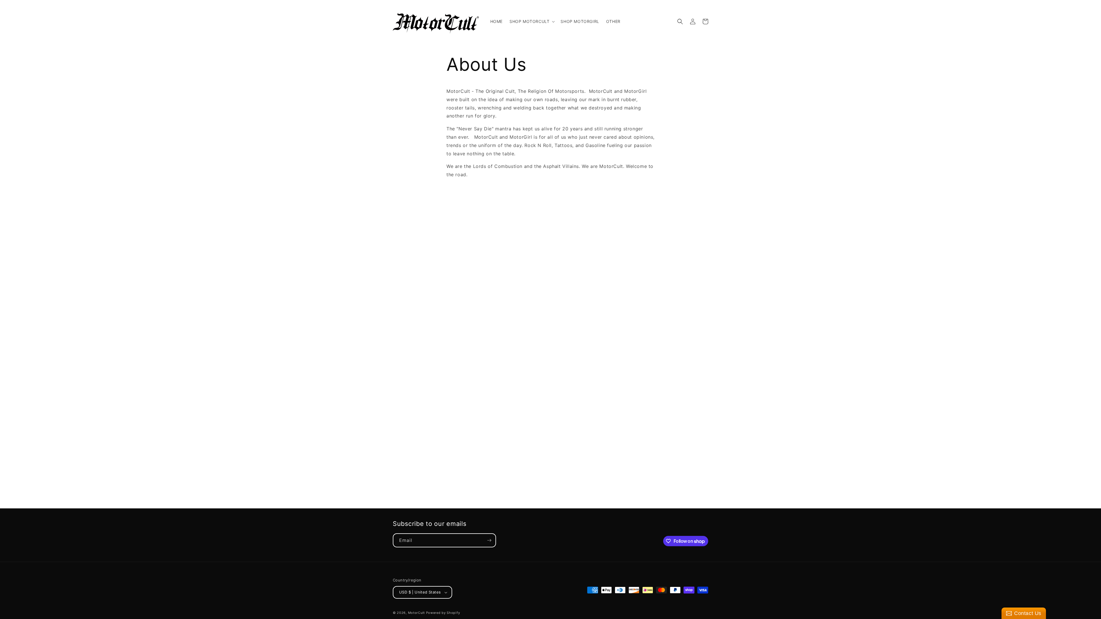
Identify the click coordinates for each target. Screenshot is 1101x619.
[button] (531, 21)
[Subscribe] (489, 540)
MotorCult (416, 613)
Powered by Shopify (443, 613)
